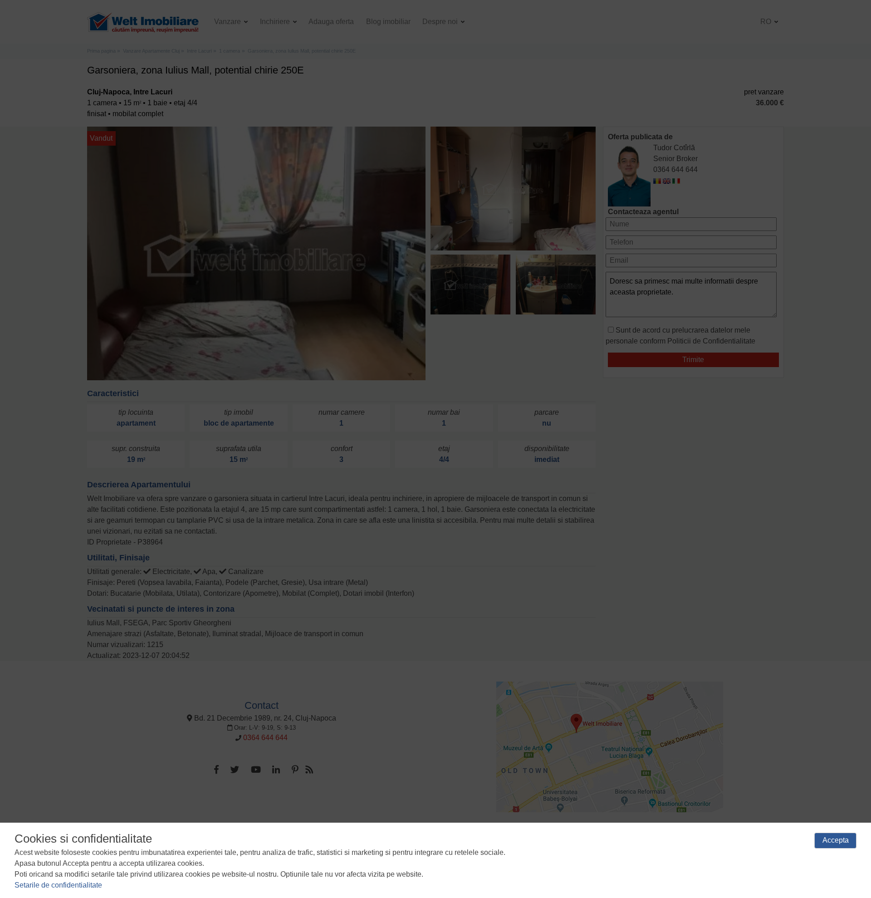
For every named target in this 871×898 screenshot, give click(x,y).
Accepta (835, 840)
